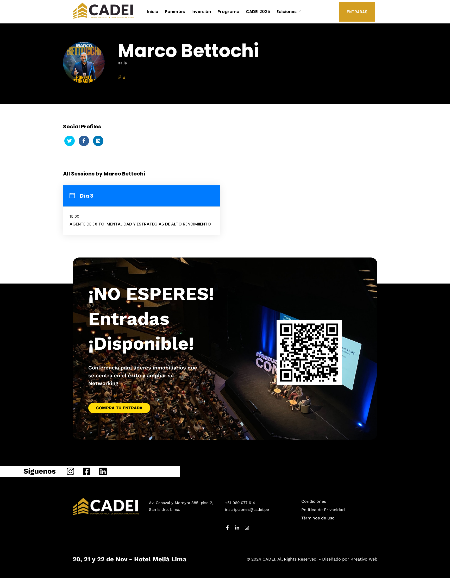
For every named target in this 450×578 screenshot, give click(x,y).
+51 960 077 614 (240, 502)
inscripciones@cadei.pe (247, 509)
